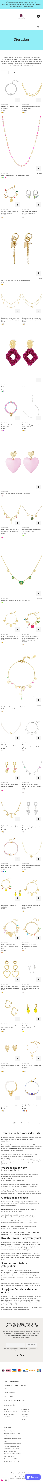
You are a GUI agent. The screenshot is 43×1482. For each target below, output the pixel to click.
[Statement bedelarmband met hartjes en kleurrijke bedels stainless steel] (32, 619)
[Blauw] (3, 871)
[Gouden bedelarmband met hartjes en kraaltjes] (11, 194)
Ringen (24, 1419)
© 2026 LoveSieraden (16, 1478)
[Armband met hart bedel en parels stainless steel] (11, 1087)
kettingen (22, 59)
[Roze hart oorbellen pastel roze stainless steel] (21, 462)
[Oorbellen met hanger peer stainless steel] (32, 1008)
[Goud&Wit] (2, 750)
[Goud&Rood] (26, 1111)
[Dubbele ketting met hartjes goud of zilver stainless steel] (11, 301)
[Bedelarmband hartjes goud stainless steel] (32, 888)
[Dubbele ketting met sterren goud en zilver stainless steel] (32, 301)
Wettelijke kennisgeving (21, 1477)
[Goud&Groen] (2, 177)
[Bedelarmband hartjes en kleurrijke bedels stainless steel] (11, 927)
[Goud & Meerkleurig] (2, 217)
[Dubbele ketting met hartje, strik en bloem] (32, 89)
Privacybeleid (28, 1473)
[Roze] (2, 430)
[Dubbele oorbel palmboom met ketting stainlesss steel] (32, 969)
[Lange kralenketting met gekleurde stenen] (21, 144)
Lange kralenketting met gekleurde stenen (15, 175)
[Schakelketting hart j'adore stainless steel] (32, 848)
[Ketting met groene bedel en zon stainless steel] (32, 512)
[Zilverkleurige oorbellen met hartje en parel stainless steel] (32, 808)
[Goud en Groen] (2, 391)
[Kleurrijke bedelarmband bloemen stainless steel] (32, 927)
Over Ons (7, 1417)
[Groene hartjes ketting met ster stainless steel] (21, 568)
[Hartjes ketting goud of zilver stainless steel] (32, 407)
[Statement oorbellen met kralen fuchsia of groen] (21, 355)
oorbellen (15, 59)
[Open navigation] (4, 16)
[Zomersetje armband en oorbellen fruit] (11, 888)
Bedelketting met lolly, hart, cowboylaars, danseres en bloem (10, 531)
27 (28, 1123)
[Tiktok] (24, 1355)
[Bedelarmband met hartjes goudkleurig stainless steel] (11, 619)
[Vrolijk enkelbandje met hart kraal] (32, 1087)
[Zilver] (3, 112)
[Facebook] (17, 1355)
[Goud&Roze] (5, 177)
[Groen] (5, 871)
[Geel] (23, 1031)
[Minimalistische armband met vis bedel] (32, 1048)
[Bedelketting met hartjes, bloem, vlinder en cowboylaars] (11, 808)
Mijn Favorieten (9, 1414)
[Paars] (3, 430)
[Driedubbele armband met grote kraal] (11, 89)
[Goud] (2, 112)
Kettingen (25, 1414)
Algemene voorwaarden (16, 1475)
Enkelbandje (26, 1411)
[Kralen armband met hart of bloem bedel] (11, 407)
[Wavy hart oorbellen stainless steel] (11, 1048)
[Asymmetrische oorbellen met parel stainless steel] (11, 1008)
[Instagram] (21, 1355)
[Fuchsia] (3, 391)
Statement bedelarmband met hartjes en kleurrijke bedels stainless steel (30, 638)
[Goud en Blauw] (3, 177)
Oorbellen (25, 1417)
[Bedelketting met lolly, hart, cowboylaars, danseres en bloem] (11, 512)
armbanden (6, 59)
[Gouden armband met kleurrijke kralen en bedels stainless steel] (21, 675)
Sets (23, 1422)
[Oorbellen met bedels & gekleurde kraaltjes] (32, 194)
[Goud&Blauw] (23, 1111)
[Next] (39, 1123)
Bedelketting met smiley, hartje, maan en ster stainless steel (31, 786)
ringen (36, 57)
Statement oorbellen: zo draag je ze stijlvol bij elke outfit (12, 1433)
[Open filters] (5, 72)
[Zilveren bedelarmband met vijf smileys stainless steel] (32, 727)
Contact (6, 1409)
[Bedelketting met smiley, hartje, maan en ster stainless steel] (32, 767)
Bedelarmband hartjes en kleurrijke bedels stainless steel (9, 946)
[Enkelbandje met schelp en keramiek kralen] (11, 848)
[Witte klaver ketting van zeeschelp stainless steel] (11, 727)
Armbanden (25, 1409)
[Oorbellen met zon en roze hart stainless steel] (11, 767)
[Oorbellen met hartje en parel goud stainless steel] (21, 248)
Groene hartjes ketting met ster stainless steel (16, 600)
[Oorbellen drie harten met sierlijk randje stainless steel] (11, 969)
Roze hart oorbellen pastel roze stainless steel (15, 493)
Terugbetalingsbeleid (17, 1473)
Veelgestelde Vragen (10, 1411)
